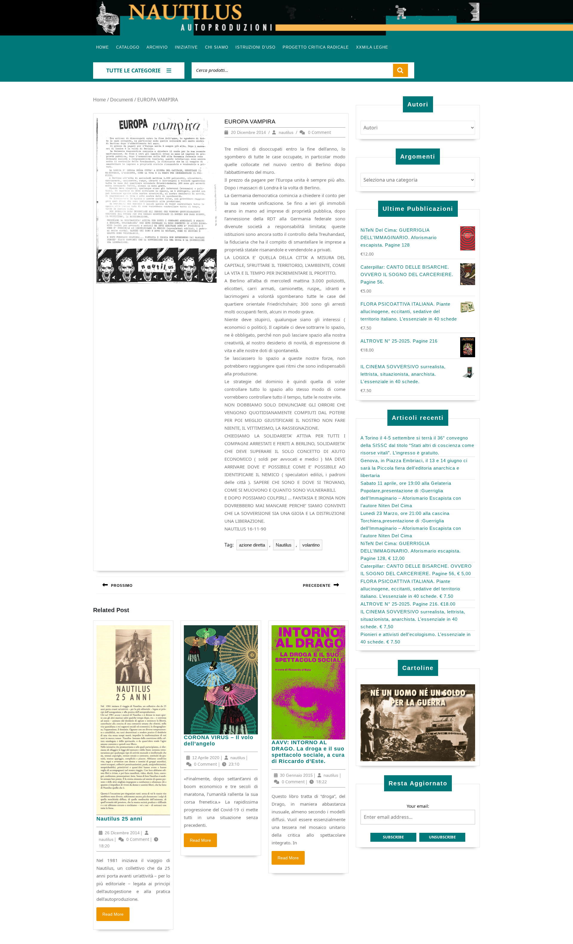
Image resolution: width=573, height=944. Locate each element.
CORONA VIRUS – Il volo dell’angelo (218, 740)
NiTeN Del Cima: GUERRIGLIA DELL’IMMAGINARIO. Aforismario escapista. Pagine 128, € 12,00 (411, 551)
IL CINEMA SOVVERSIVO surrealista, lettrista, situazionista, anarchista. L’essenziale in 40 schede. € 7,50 (413, 619)
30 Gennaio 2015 (296, 775)
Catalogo (127, 47)
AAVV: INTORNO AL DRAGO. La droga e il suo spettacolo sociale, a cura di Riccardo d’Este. (308, 752)
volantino (311, 544)
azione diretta (252, 544)
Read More (116, 916)
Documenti (121, 99)
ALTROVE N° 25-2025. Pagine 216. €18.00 (408, 603)
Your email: (418, 806)
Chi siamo (216, 47)
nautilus (286, 132)
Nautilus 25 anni (119, 819)
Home (102, 47)
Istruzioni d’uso (255, 47)
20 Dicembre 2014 (248, 132)
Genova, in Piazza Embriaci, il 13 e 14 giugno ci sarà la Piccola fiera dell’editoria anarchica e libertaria (414, 468)
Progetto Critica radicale (316, 47)
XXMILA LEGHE (372, 47)
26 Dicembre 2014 (122, 832)
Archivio (157, 47)
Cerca (400, 70)
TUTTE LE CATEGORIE (133, 70)
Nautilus (284, 544)
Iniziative (186, 47)
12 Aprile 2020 (205, 757)
